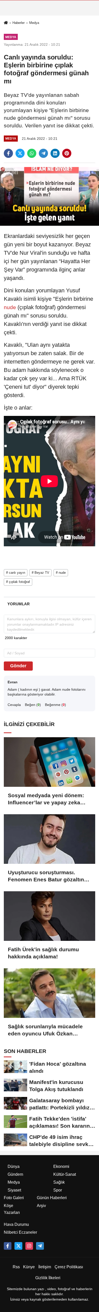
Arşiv (41, 1205)
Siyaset (14, 1190)
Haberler (18, 23)
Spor (57, 1190)
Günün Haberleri (52, 1198)
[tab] (18, 604)
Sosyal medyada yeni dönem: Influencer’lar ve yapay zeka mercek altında (46, 799)
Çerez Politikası (69, 1267)
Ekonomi (61, 1166)
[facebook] (8, 153)
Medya (34, 23)
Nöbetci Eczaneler (20, 1232)
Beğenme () (55, 705)
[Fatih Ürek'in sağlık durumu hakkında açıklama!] (49, 916)
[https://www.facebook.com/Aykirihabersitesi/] (7, 1246)
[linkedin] (55, 153)
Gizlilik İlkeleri (47, 1278)
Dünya (14, 1166)
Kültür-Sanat (64, 1174)
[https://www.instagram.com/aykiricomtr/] (29, 1246)
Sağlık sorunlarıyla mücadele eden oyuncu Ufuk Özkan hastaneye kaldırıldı (45, 1030)
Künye (29, 1267)
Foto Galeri (14, 1198)
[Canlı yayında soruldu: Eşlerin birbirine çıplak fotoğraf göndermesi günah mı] (49, 196)
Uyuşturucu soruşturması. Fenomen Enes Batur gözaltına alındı (47, 876)
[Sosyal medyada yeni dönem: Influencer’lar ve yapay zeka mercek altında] (49, 762)
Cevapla (14, 705)
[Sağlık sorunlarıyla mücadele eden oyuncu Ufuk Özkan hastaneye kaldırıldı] (49, 993)
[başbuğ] (40, 1246)
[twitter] (20, 153)
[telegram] (43, 153)
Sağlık (59, 1182)
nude (11, 307)
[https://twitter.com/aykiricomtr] (18, 1246)
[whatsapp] (31, 153)
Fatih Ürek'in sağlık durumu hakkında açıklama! (43, 952)
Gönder (18, 665)
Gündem (15, 1174)
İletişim (44, 1267)
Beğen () (33, 705)
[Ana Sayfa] (6, 23)
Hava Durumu (16, 1224)
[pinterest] (66, 153)
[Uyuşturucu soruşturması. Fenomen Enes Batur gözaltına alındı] (49, 839)
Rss (16, 1267)
